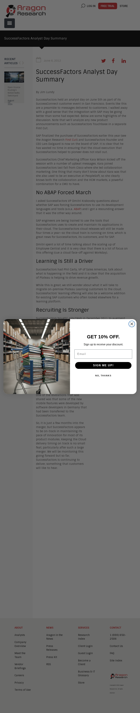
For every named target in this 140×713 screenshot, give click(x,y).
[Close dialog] (132, 324)
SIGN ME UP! (103, 365)
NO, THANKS (103, 375)
